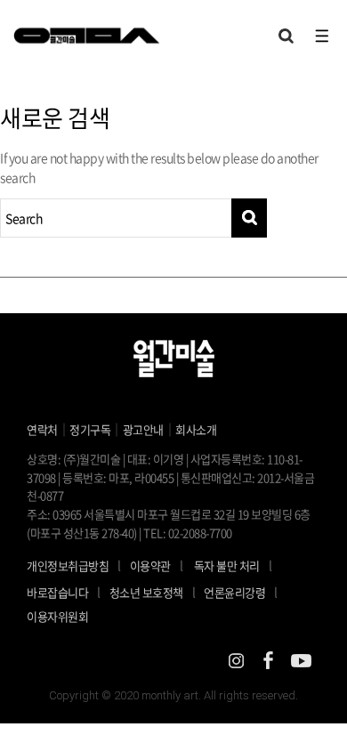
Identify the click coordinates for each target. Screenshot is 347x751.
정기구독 (89, 429)
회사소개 (195, 429)
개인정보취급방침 (68, 565)
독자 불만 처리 (227, 565)
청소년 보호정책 (152, 592)
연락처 (42, 429)
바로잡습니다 (57, 592)
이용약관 (150, 565)
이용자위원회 (57, 616)
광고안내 (143, 429)
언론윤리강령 (241, 592)
